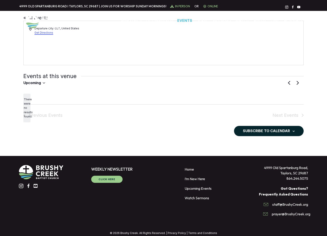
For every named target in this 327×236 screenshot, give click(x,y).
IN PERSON (183, 6)
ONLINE (213, 6)
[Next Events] (297, 83)
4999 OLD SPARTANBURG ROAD (43, 6)
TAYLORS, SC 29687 (83, 6)
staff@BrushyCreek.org (290, 204)
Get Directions (43, 32)
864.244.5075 (297, 178)
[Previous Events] (289, 83)
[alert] (26, 108)
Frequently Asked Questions (283, 194)
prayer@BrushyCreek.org (291, 214)
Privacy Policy (177, 233)
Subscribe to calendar (266, 131)
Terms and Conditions (202, 233)
